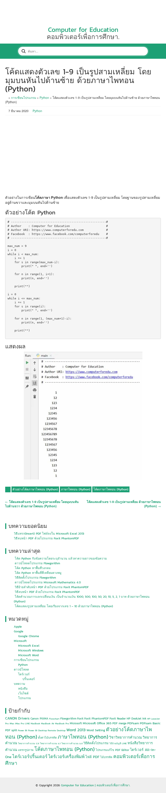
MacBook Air (47, 723)
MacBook (35, 723)
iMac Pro (19, 723)
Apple (18, 626)
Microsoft (20, 641)
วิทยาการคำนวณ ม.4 (72, 743)
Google (18, 631)
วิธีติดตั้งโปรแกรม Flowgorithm (35, 577)
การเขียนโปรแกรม (23, 97)
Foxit (80, 718)
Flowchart (54, 718)
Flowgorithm (68, 718)
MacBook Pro (62, 723)
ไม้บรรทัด (106, 757)
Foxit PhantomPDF (96, 718)
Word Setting (95, 730)
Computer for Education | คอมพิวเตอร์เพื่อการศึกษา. (95, 785)
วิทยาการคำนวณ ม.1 (50, 743)
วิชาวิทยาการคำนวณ (125, 737)
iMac (12, 723)
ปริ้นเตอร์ (28, 679)
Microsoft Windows (31, 650)
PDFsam (133, 723)
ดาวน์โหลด (21, 669)
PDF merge (119, 723)
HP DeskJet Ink (136, 718)
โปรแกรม (24, 698)
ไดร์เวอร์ (24, 674)
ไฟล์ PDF (92, 756)
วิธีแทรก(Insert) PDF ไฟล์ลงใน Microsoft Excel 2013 (49, 533)
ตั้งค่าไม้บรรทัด (47, 738)
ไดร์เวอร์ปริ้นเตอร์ (29, 756)
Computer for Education (83, 29)
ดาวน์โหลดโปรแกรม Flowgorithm (37, 563)
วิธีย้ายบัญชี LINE (118, 743)
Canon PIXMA (39, 718)
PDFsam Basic (150, 723)
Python (44, 97)
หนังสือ (22, 688)
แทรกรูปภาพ (26, 750)
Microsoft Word (28, 655)
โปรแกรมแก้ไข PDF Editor (112, 750)
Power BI (22, 730)
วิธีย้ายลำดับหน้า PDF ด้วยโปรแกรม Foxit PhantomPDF (52, 587)
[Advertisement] (83, 155)
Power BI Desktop (37, 730)
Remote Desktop (56, 730)
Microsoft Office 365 (97, 723)
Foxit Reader (118, 718)
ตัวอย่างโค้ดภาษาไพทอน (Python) (35, 489)
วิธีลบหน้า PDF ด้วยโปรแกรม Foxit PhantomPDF (46, 538)
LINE (27, 723)
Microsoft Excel (28, 645)
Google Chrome (28, 636)
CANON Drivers (17, 718)
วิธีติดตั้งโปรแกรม (96, 743)
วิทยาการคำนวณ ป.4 (28, 743)
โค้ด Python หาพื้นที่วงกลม (33, 568)
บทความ (19, 684)
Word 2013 (76, 730)
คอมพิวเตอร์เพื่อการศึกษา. (83, 37)
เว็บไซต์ (23, 693)
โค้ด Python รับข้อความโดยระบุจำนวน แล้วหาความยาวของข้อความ (61, 558)
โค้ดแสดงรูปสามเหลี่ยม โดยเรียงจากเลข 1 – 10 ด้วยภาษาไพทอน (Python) (64, 606)
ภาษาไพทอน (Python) (75, 489)
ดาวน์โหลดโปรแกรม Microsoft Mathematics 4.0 (48, 582)
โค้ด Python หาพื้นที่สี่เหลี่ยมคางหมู (38, 573)
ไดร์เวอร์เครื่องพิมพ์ (66, 756)
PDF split (11, 730)
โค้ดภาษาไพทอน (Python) (110, 489)
